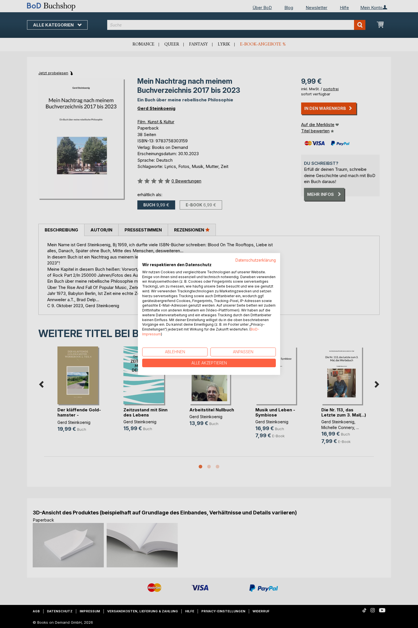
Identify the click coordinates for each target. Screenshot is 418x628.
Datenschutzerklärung (255, 260)
